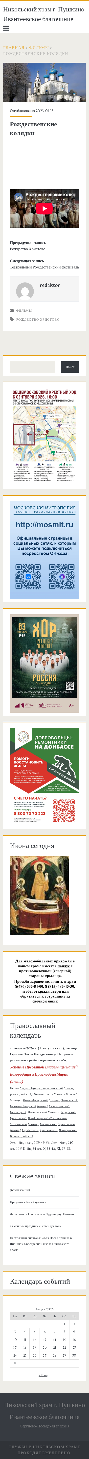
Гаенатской (48, 1124)
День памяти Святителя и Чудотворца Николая (42, 1214)
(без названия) (20, 1190)
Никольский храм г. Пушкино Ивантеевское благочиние (43, 14)
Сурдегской (30, 1130)
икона (16, 1081)
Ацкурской (68, 1112)
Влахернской (68, 1130)
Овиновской (69, 1100)
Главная (13, 47)
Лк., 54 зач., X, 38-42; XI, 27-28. (49, 1149)
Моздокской (18, 1124)
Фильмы (39, 47)
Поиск (70, 367)
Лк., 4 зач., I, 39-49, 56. (34, 1143)
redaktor (50, 285)
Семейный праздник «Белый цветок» (35, 1226)
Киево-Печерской (35, 1100)
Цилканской (18, 1118)
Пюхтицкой (18, 1112)
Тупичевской (48, 1130)
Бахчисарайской (21, 1136)
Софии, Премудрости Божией (41, 1088)
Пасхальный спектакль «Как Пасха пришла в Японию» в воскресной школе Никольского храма (41, 1244)
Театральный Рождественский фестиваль (44, 267)
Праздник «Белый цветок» (28, 1202)
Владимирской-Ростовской (47, 1118)
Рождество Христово (27, 249)
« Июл (43, 1375)
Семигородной (59, 1106)
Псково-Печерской (23, 1106)
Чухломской (66, 1124)
